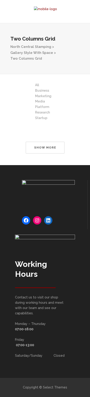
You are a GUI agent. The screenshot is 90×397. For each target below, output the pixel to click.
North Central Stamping (30, 47)
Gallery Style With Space (31, 53)
